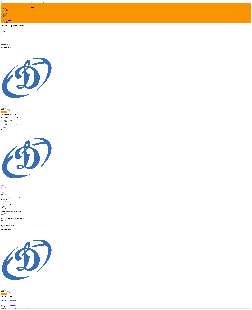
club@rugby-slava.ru (6, 307)
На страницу (3, 226)
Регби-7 (7, 10)
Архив (7, 11)
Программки (6, 22)
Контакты (8, 21)
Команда (5, 13)
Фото (4, 15)
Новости (32, 5)
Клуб (4, 17)
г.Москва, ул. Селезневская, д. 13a (8, 305)
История (8, 18)
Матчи (32, 7)
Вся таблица (3, 127)
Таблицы (5, 8)
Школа (4, 14)
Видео (4, 16)
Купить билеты (4, 112)
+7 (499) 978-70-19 (5, 306)
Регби (7, 9)
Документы (8, 20)
